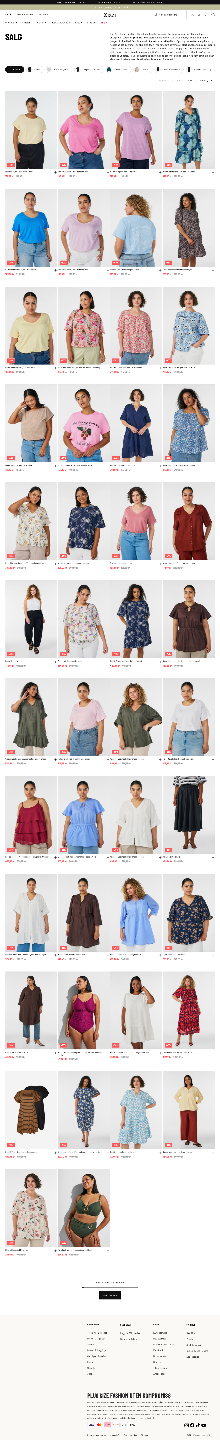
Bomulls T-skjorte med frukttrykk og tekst (75, 465)
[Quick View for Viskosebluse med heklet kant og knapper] (160, 759)
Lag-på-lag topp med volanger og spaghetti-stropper (26, 857)
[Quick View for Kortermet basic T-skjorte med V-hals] (108, 172)
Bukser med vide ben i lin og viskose (177, 1152)
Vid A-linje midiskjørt (171, 857)
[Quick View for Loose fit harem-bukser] (55, 662)
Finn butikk (159, 1350)
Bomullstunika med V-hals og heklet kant (74, 954)
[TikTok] (198, 1425)
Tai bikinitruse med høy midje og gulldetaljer (76, 1250)
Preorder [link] (91, 22)
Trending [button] (39, 22)
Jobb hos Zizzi (193, 1344)
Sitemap (144, 1435)
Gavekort (158, 1362)
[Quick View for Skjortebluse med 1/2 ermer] (213, 955)
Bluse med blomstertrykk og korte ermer (179, 367)
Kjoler (90, 1362)
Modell (190, 80)
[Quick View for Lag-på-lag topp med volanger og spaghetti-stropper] (55, 857)
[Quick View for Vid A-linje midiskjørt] (213, 857)
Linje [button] (77, 22)
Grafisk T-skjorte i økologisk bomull (124, 269)
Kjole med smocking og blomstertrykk (178, 1052)
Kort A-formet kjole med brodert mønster (127, 661)
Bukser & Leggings (96, 1350)
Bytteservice (159, 1338)
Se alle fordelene (128, 1339)
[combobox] (168, 14)
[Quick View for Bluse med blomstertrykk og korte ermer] (213, 368)
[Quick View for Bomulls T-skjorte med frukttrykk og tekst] (108, 466)
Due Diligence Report (197, 1350)
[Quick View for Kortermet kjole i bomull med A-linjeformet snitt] (160, 1053)
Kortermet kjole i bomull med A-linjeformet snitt (130, 1052)
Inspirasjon (25, 14)
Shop (8, 14)
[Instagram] (186, 1425)
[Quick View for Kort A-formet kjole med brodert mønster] (160, 662)
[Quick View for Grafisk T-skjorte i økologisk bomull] (160, 270)
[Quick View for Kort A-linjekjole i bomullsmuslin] (160, 466)
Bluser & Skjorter (96, 1338)
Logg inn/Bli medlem (130, 1333)
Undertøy (92, 1367)
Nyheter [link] (26, 22)
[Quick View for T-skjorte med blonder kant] (160, 564)
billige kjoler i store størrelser (125, 51)
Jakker (91, 1344)
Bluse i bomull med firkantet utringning (126, 367)
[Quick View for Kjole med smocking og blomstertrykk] (213, 1053)
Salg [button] (103, 22)
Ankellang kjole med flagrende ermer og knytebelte (79, 1152)
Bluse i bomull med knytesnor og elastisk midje (182, 661)
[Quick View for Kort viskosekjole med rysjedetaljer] (213, 270)
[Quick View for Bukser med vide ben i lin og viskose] (213, 1153)
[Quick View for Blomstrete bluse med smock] (108, 662)
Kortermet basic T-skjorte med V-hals (73, 172)
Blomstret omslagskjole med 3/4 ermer (179, 172)
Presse (190, 1339)
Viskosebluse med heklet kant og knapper (127, 759)
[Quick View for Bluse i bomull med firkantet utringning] (160, 368)
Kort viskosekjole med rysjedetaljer (177, 269)
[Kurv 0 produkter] (213, 14)
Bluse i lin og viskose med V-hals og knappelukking (26, 563)
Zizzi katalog (192, 1356)
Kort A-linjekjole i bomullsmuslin (123, 465)
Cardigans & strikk (96, 1356)
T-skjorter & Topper (97, 1332)
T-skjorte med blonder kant (121, 563)
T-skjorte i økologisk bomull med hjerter (74, 759)
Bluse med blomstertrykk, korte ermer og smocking (79, 367)
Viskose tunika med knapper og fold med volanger (25, 759)
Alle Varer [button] (10, 22)
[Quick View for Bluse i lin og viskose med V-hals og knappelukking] (55, 564)
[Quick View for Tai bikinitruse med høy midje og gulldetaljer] (108, 1251)
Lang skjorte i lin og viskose (16, 1052)
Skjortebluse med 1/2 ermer (174, 954)
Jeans (90, 1373)
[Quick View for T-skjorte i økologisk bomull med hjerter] (108, 759)
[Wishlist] (52, 95)
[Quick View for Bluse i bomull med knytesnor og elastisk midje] (213, 662)
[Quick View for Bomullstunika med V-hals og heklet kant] (108, 955)
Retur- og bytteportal (164, 1344)
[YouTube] (203, 1425)
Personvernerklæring (96, 1435)
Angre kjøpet (159, 1373)
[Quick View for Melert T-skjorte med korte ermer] (55, 172)
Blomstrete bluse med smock (70, 661)
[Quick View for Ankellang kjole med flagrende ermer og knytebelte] (108, 1153)
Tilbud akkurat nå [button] (59, 22)
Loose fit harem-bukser (15, 661)
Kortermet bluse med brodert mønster (73, 563)
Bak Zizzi (190, 1333)
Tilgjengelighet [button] (160, 1367)
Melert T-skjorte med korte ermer (18, 172)
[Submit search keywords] (155, 14)
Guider (43, 14)
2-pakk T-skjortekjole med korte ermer (21, 1152)
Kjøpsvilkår (115, 1435)
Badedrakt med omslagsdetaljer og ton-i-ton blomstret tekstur (80, 1053)
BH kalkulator (160, 1356)
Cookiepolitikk (130, 1435)
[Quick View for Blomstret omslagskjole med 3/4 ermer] (213, 172)
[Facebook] (192, 1425)
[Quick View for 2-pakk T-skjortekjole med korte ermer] (55, 1153)
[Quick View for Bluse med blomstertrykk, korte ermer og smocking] (108, 368)
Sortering (204, 80)
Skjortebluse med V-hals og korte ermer (179, 563)
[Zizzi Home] (110, 14)
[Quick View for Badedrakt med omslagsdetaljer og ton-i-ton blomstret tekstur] (108, 1053)
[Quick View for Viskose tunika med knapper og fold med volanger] (55, 759)
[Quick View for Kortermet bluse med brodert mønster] (108, 564)
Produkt (179, 80)
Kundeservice (160, 1332)
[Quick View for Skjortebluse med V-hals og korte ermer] (213, 564)
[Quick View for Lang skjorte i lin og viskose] (55, 1053)
